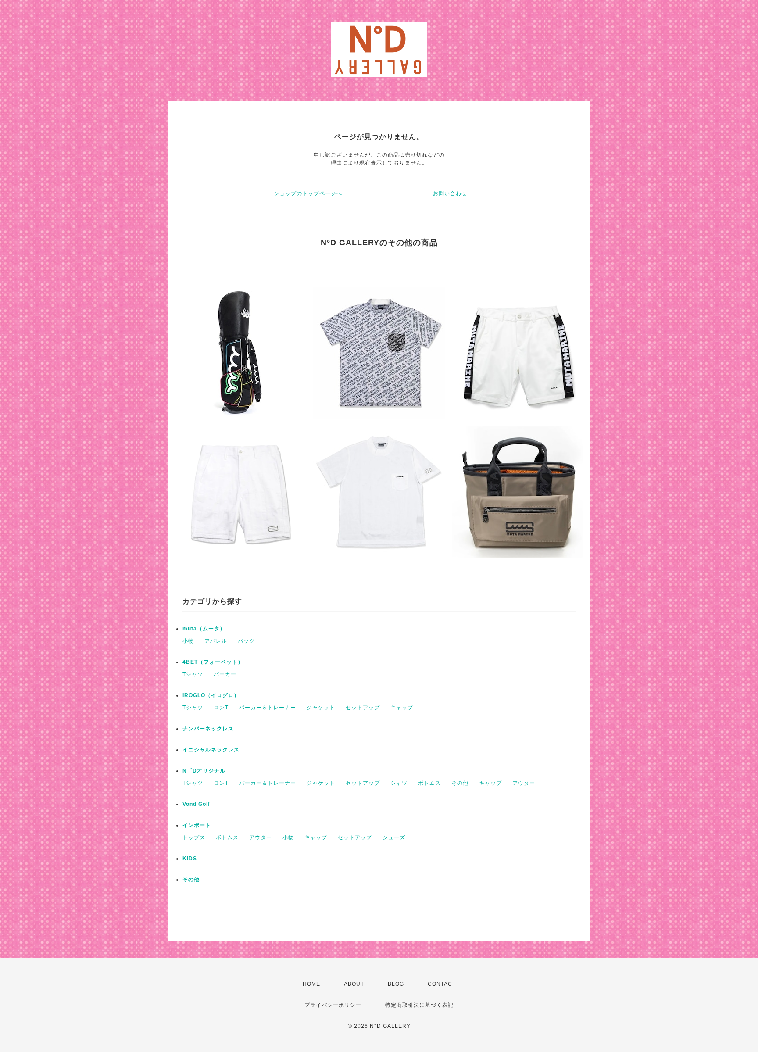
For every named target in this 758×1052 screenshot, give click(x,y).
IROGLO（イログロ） (211, 695)
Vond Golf (196, 804)
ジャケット (321, 708)
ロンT (221, 708)
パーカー (225, 674)
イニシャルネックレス (211, 750)
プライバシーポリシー (332, 1005)
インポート (196, 825)
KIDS (189, 858)
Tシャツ (192, 674)
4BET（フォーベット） (212, 662)
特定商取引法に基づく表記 (419, 1005)
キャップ (401, 708)
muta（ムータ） (203, 629)
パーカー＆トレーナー (267, 708)
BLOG (396, 984)
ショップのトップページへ (308, 193)
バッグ (246, 641)
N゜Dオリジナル (203, 771)
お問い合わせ (450, 193)
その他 (459, 783)
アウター (523, 783)
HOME (311, 984)
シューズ (394, 837)
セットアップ (363, 708)
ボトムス (429, 783)
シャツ (399, 783)
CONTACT (442, 984)
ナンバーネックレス (208, 729)
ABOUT (354, 984)
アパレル (215, 641)
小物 (188, 641)
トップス (193, 837)
